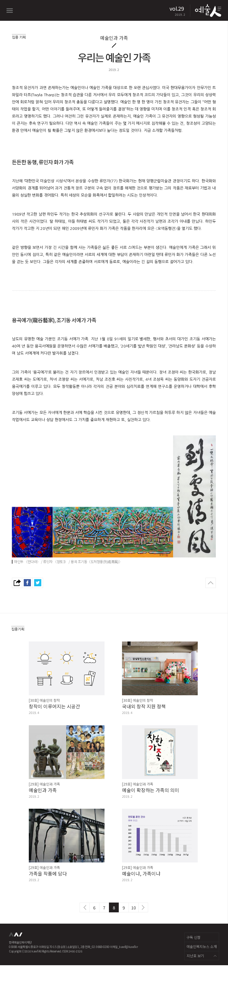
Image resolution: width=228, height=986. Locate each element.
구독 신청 (193, 937)
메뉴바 (9, 10)
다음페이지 (143, 907)
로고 (207, 10)
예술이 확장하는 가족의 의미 (150, 790)
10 (133, 908)
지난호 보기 (195, 955)
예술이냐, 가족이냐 (141, 873)
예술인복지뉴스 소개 (201, 946)
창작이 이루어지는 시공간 (54, 706)
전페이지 (84, 907)
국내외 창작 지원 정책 (144, 706)
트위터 (38, 583)
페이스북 (27, 583)
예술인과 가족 (43, 790)
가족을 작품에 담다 (48, 873)
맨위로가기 (210, 583)
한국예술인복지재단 (16, 936)
